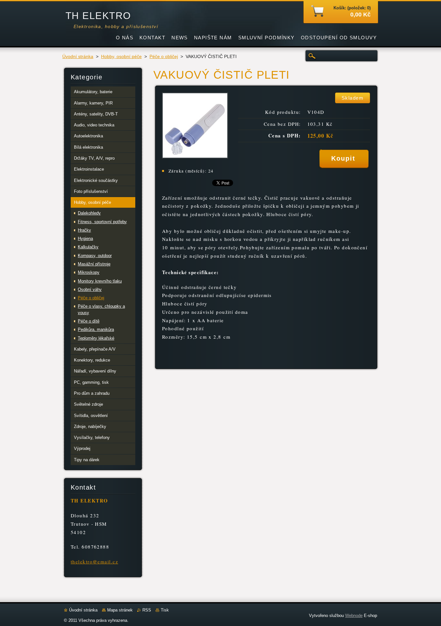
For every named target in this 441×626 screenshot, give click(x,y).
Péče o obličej (163, 56)
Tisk (165, 610)
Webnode (354, 615)
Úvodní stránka (77, 56)
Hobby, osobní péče (121, 56)
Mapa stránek (120, 610)
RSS (146, 610)
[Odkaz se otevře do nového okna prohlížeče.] (195, 156)
